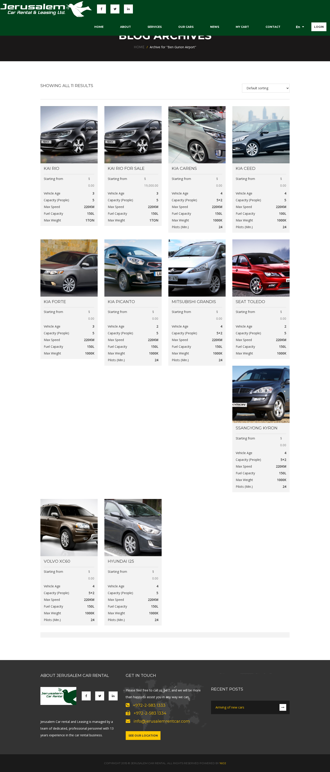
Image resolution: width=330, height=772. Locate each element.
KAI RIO (51, 168)
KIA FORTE (55, 301)
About (125, 26)
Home (98, 26)
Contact (273, 26)
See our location (143, 735)
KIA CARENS (184, 168)
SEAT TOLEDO (250, 301)
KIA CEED (245, 168)
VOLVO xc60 (57, 561)
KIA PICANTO (121, 301)
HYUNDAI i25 (121, 561)
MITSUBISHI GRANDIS (194, 301)
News (214, 26)
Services (154, 26)
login (319, 26)
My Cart (242, 26)
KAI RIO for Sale (126, 168)
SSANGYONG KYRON (256, 428)
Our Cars (186, 26)
